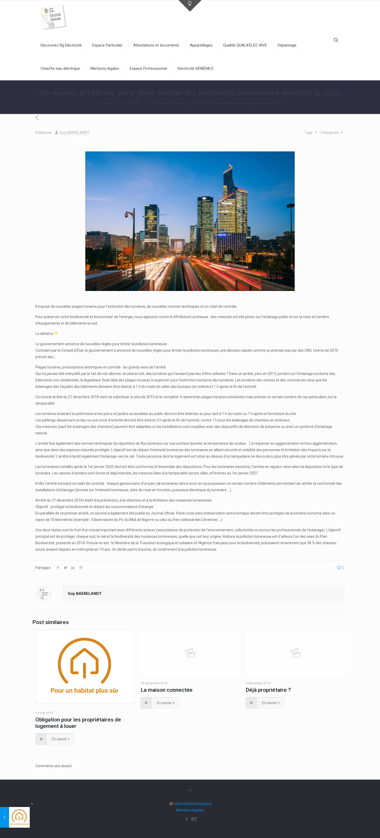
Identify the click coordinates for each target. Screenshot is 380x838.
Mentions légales (104, 68)
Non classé (131, 103)
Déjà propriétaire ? (268, 690)
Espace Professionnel (148, 68)
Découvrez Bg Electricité (61, 45)
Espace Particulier (107, 45)
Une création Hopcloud (192, 804)
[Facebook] (186, 819)
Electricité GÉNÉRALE (196, 68)
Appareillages (201, 45)
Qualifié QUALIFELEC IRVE (245, 45)
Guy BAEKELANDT (74, 132)
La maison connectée (167, 690)
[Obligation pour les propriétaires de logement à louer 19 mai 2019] (15, 817)
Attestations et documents (156, 45)
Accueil (106, 103)
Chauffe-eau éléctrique (60, 68)
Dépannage (287, 45)
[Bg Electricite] (53, 17)
